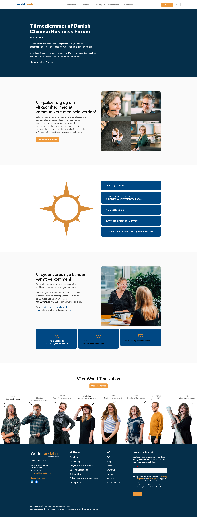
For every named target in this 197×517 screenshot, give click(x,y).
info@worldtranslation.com (41, 473)
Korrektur (74, 457)
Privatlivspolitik (50, 509)
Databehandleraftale (74, 509)
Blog (109, 461)
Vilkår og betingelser (36, 509)
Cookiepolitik (62, 509)
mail (70, 310)
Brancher (111, 470)
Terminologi (75, 461)
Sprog (109, 465)
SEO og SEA (75, 474)
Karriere (110, 478)
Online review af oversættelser (84, 478)
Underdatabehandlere (91, 509)
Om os (110, 474)
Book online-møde (38, 478)
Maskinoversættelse (79, 470)
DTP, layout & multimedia (81, 465)
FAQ (108, 457)
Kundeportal (75, 482)
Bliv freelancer (113, 482)
